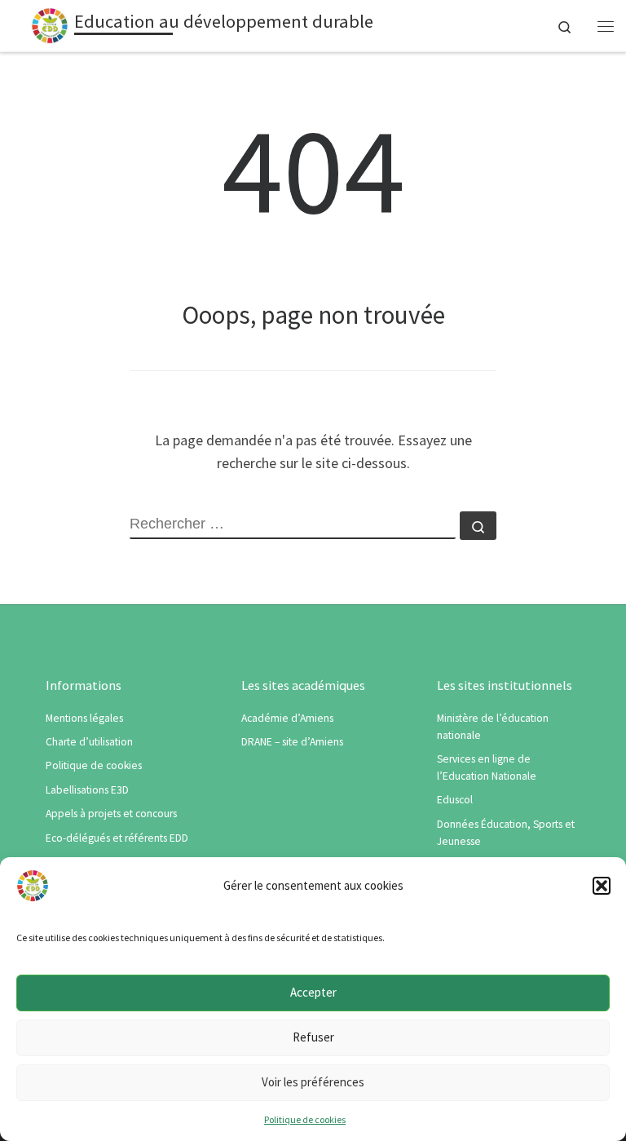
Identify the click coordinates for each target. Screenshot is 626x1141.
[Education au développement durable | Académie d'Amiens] (49, 23)
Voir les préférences (313, 1082)
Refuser (313, 1037)
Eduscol (455, 800)
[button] (601, 886)
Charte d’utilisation (89, 742)
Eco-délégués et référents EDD (117, 838)
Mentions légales (84, 718)
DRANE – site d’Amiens (292, 742)
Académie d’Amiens (287, 718)
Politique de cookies (305, 1119)
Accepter (313, 992)
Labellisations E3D (87, 790)
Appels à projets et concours (111, 813)
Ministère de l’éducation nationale (493, 726)
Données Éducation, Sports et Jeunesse (506, 832)
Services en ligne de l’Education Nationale (486, 767)
